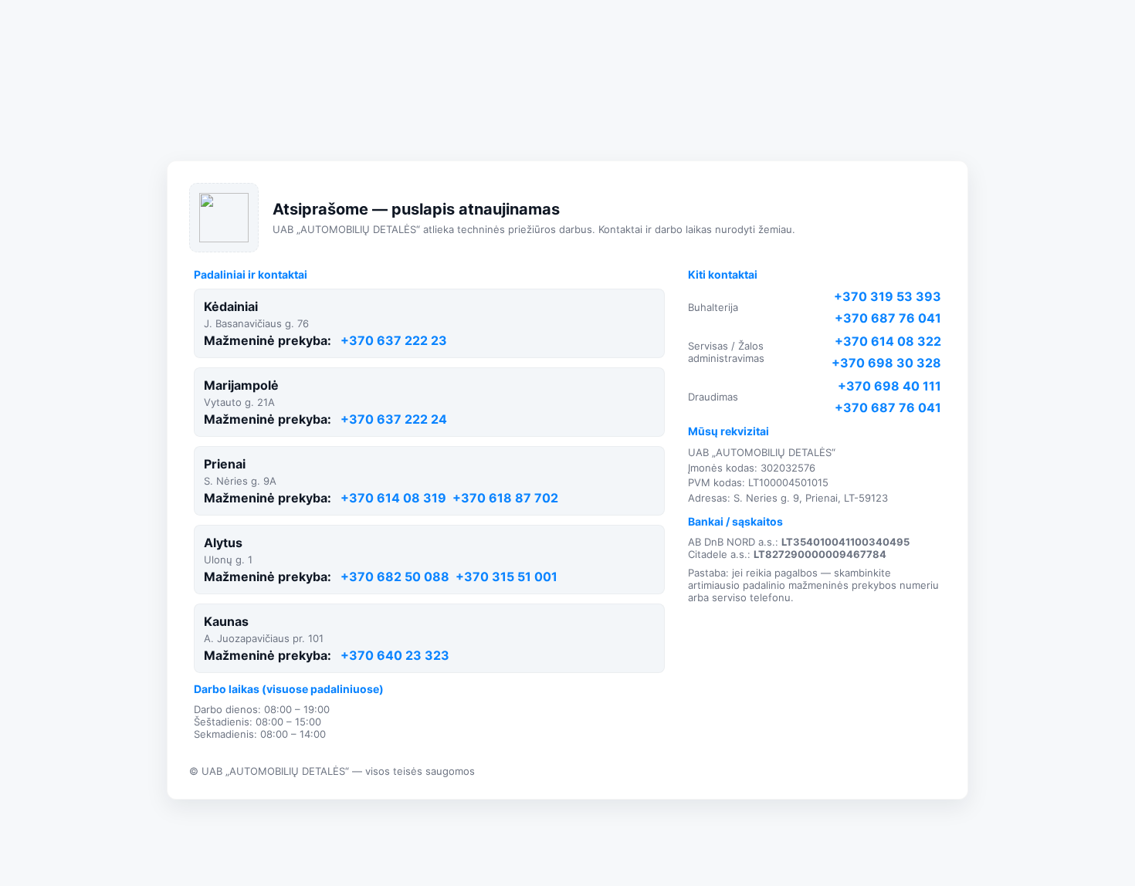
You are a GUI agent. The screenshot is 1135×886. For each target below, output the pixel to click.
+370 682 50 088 (394, 576)
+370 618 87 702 (505, 498)
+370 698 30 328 (886, 362)
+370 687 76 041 (888, 318)
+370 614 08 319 (393, 498)
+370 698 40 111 (889, 386)
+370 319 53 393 (887, 296)
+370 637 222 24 (393, 419)
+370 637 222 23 (393, 340)
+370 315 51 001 (506, 576)
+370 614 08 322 (888, 341)
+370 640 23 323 (394, 655)
